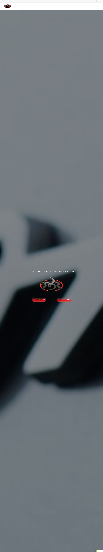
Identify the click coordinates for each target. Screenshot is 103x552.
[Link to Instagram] (95, 1)
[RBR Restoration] (7, 6)
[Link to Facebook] (98, 1)
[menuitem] (71, 6)
